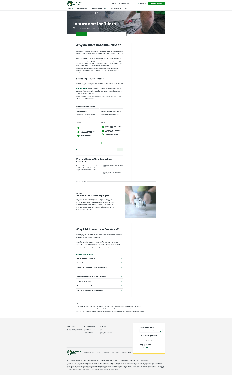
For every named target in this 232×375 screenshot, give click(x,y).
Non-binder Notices (105, 328)
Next (121, 149)
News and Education (116, 8)
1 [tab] (76, 149)
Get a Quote (81, 34)
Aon (101, 329)
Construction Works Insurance (74, 329)
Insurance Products (82, 8)
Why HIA (114, 3)
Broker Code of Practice (106, 332)
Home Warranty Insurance (73, 331)
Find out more (95, 143)
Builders (69, 8)
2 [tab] (77, 149)
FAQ (126, 8)
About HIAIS (103, 324)
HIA (101, 331)
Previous (118, 149)
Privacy (98, 352)
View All (119, 254)
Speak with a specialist (156, 3)
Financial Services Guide (89, 352)
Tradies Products (71, 328)
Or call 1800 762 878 (93, 34)
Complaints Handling (126, 352)
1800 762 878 (143, 3)
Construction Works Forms (90, 328)
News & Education (88, 331)
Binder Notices (103, 326)
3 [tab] (79, 149)
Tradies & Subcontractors (98, 8)
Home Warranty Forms (89, 326)
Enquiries (148, 340)
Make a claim (154, 340)
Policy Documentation (105, 333)
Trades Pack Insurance (81, 88)
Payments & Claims (88, 332)
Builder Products (71, 326)
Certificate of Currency (89, 329)
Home (77, 13)
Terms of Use (106, 352)
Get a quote (82, 142)
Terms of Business (115, 352)
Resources (86, 324)
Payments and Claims (124, 3)
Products (69, 324)
